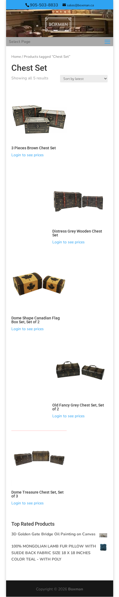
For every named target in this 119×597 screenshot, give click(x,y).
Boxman (75, 589)
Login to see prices (27, 155)
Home (16, 56)
